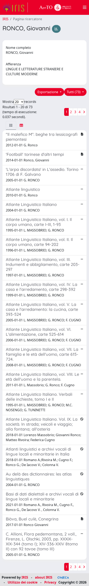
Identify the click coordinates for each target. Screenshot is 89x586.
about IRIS (43, 577)
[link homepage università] (55, 7)
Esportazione (48, 92)
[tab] (11, 125)
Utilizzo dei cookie (22, 582)
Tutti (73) (74, 92)
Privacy (50, 582)
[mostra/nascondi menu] (85, 7)
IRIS (5, 19)
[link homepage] (15, 7)
